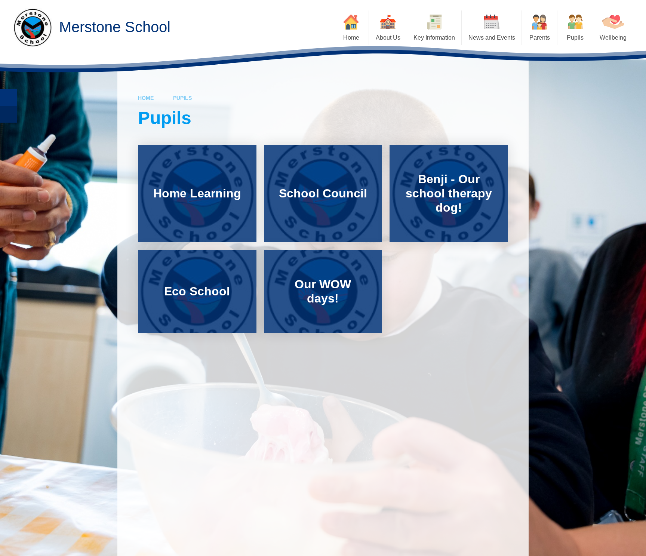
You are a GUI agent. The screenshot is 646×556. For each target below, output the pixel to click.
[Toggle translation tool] (8, 114)
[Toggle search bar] (8, 97)
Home (146, 98)
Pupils (182, 98)
